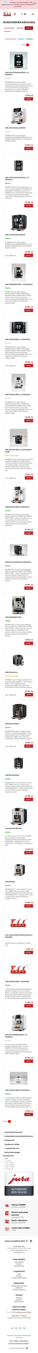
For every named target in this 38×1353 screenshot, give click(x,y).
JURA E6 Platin (10, 882)
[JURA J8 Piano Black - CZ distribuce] (18, 327)
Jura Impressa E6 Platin (13, 828)
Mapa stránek (24, 1341)
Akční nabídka (11, 39)
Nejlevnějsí (20, 28)
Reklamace (19, 1287)
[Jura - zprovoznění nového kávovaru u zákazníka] (18, 923)
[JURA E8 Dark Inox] (18, 660)
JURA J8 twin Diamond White (15, 128)
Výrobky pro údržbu (12, 1144)
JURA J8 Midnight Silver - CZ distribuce (19, 284)
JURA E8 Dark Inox (11, 672)
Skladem (29, 39)
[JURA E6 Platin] (18, 869)
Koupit (28, 99)
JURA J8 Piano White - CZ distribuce (17, 394)
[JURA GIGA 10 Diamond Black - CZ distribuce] (18, 60)
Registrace (19, 1299)
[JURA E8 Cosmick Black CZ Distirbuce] (18, 550)
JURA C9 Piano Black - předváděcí (17, 981)
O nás (19, 1274)
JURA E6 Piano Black (12, 775)
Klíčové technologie (12, 1152)
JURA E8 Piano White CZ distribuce (17, 507)
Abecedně (7, 31)
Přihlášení (19, 1297)
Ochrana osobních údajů (19, 1278)
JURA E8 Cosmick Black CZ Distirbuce (18, 562)
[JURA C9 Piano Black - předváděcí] (18, 969)
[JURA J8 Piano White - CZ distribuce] (18, 382)
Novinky (21, 39)
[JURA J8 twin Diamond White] (18, 116)
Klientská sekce (19, 1301)
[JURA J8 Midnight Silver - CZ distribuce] (18, 272)
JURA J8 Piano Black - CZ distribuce (17, 339)
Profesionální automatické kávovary (18, 1136)
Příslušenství (9, 1140)
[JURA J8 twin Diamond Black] (18, 222)
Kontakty (19, 1276)
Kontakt (16, 1341)
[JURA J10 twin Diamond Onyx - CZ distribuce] (18, 165)
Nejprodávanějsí (9, 28)
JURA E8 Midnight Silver (13, 617)
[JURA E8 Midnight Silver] (18, 605)
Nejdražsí (29, 28)
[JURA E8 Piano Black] (18, 711)
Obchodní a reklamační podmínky (19, 1343)
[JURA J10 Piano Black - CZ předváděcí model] (18, 437)
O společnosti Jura (11, 1148)
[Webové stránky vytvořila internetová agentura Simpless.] (27, 1348)
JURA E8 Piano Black (12, 724)
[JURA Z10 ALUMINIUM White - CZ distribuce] (18, 1022)
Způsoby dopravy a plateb (19, 1286)
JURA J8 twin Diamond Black (15, 235)
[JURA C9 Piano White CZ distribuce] (18, 1078)
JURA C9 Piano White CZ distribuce (17, 1090)
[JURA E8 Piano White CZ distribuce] (18, 495)
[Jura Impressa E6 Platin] (18, 816)
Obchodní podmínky (19, 1289)
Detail (29, 478)
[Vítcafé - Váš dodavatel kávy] (7, 14)
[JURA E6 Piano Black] (18, 763)
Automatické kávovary (13, 1132)
